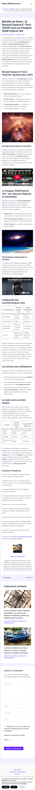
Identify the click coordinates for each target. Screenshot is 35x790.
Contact (17, 774)
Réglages (22, 787)
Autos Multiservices (11, 3)
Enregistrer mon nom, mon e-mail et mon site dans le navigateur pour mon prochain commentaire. (17, 729)
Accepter (6, 787)
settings (24, 784)
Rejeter (14, 787)
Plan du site (17, 770)
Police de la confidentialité (17, 772)
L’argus (15, 536)
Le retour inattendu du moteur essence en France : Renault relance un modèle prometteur (16, 650)
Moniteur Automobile (25, 536)
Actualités (5, 9)
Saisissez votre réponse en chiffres (14, 735)
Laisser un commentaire (10, 621)
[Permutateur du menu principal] (31, 3)
